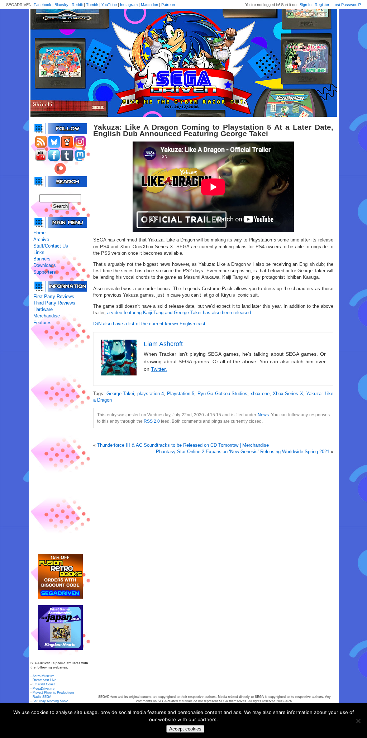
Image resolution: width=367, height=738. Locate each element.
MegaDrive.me (43, 688)
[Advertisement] (60, 439)
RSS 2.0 (152, 421)
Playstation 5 (180, 393)
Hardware (43, 309)
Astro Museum (43, 676)
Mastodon (149, 5)
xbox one (260, 393)
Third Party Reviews (54, 303)
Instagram (129, 5)
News (263, 414)
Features (42, 322)
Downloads (44, 265)
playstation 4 (150, 393)
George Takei (120, 393)
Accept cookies (185, 729)
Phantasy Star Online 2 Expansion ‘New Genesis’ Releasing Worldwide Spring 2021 (242, 451)
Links (38, 252)
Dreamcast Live (44, 680)
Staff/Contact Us (50, 246)
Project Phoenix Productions (54, 692)
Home (39, 232)
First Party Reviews (53, 296)
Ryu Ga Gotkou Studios (222, 393)
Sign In (305, 5)
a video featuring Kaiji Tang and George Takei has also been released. (179, 312)
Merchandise (46, 315)
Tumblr (92, 5)
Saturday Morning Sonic (50, 701)
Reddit (77, 5)
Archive (41, 239)
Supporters (44, 272)
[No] (358, 720)
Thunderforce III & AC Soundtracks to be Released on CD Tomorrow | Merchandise (183, 445)
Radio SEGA (42, 697)
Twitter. (159, 369)
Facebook (42, 5)
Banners (42, 259)
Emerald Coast (44, 684)
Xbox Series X (288, 393)
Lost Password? (347, 5)
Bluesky (61, 5)
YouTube (109, 5)
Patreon (168, 5)
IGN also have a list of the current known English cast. (150, 323)
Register (322, 5)
